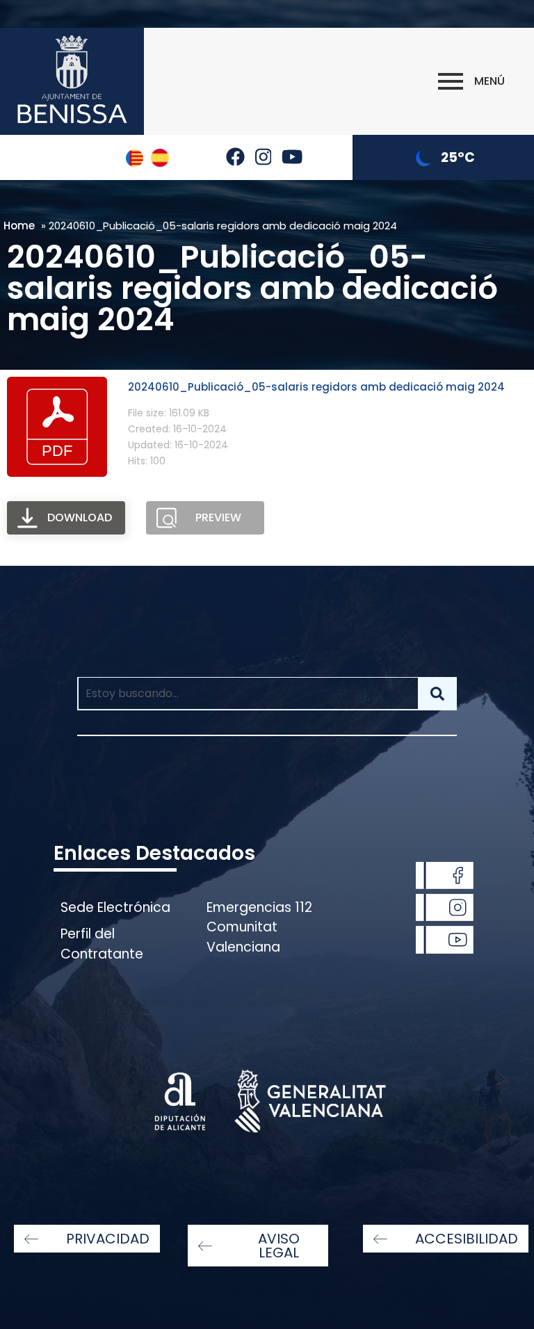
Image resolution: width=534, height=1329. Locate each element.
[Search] (437, 693)
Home (19, 225)
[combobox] (247, 693)
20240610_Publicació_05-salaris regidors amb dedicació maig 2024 (316, 387)
